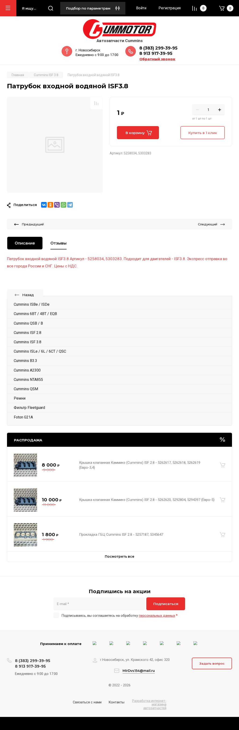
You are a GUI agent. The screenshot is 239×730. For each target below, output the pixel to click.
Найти (50, 8)
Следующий (207, 224)
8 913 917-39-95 (155, 53)
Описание (25, 243)
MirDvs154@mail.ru (139, 671)
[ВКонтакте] (44, 205)
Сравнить (96, 103)
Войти (141, 8)
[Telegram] (70, 205)
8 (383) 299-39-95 (158, 48)
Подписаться (165, 604)
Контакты (116, 702)
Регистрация (169, 8)
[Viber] (57, 205)
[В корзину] (222, 465)
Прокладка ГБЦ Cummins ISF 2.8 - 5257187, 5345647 (121, 534)
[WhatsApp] (63, 205)
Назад (28, 295)
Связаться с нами (87, 702)
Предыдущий (33, 224)
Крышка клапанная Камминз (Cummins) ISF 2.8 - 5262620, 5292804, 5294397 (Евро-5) (146, 500)
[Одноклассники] (50, 205)
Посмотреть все (119, 556)
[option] (55, 145)
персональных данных (157, 615)
